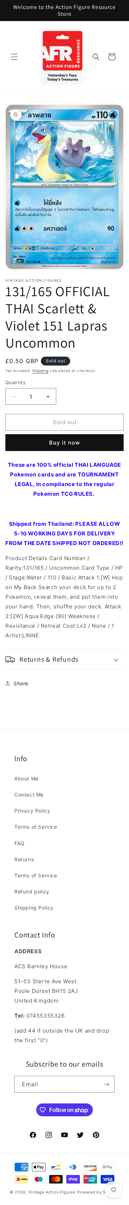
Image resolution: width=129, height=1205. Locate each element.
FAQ (19, 843)
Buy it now (64, 442)
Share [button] (21, 683)
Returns (24, 859)
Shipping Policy (34, 908)
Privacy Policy (32, 811)
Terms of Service (35, 827)
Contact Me (29, 795)
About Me (26, 778)
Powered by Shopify (98, 1192)
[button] (14, 57)
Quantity (15, 382)
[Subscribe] (106, 1084)
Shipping (40, 370)
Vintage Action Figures (51, 1192)
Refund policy (31, 891)
